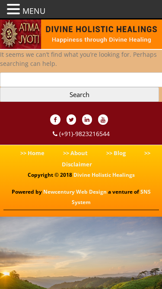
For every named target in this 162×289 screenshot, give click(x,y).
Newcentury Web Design (75, 191)
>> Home (32, 153)
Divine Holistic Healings (104, 175)
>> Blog (116, 153)
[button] (14, 8)
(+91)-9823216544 (83, 134)
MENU (33, 11)
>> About (75, 153)
